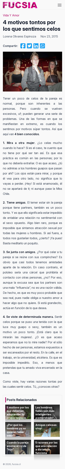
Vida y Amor (11, 15)
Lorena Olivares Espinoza (19, 36)
